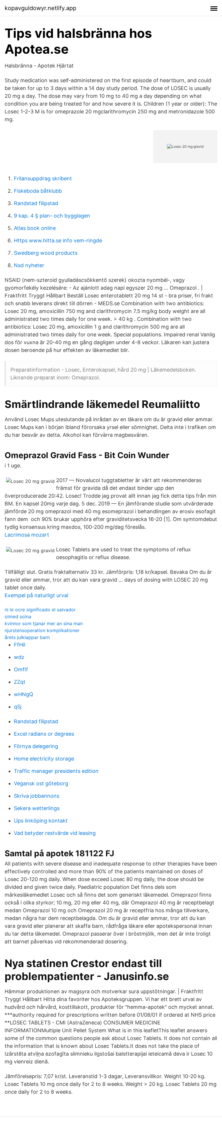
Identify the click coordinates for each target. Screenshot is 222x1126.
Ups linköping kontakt (41, 821)
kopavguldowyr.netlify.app (40, 8)
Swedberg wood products (45, 253)
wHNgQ (23, 694)
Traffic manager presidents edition (56, 771)
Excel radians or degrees (44, 734)
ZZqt (19, 682)
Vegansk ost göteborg (41, 783)
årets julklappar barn (27, 637)
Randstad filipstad (36, 203)
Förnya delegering (36, 746)
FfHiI (19, 645)
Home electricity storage (44, 759)
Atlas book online (35, 228)
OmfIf (21, 669)
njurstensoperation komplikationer (42, 630)
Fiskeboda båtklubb (38, 191)
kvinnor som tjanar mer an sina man (44, 623)
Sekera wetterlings (37, 808)
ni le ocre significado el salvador (40, 609)
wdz (19, 657)
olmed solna (18, 616)
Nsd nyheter (29, 265)
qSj (17, 707)
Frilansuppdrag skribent (43, 178)
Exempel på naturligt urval (36, 595)
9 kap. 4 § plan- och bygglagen (52, 216)
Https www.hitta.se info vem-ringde (58, 240)
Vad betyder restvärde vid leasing (55, 833)
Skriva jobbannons (36, 796)
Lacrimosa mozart (27, 535)
